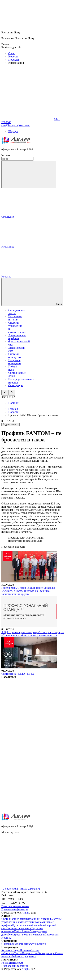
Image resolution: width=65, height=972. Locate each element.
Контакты (24, 125)
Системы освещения (14, 355)
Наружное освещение (14, 362)
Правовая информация (14, 909)
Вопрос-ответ (30, 953)
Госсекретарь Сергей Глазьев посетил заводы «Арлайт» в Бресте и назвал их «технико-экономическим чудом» (28, 590)
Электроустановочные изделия (26, 934)
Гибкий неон (12, 368)
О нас (11, 53)
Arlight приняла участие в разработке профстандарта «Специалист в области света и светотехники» (32, 634)
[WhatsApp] (27, 119)
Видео (16, 950)
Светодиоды (15, 385)
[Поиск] (28, 174)
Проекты (13, 59)
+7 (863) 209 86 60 (12, 888)
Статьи (18, 953)
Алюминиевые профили (17, 337)
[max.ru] (27, 885)
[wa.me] (27, 858)
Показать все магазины (15, 906)
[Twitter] (27, 730)
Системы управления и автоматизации (31, 920)
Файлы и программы (24, 956)
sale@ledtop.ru (31, 888)
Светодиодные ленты (14, 918)
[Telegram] (27, 810)
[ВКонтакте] (27, 703)
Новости (13, 56)
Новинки (13, 402)
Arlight (25, 912)
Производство (16, 943)
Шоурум (13, 131)
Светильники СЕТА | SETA (17, 673)
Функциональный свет (25, 925)
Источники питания (15, 318)
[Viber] (27, 757)
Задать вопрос (10, 424)
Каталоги (6, 950)
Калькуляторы (46, 953)
